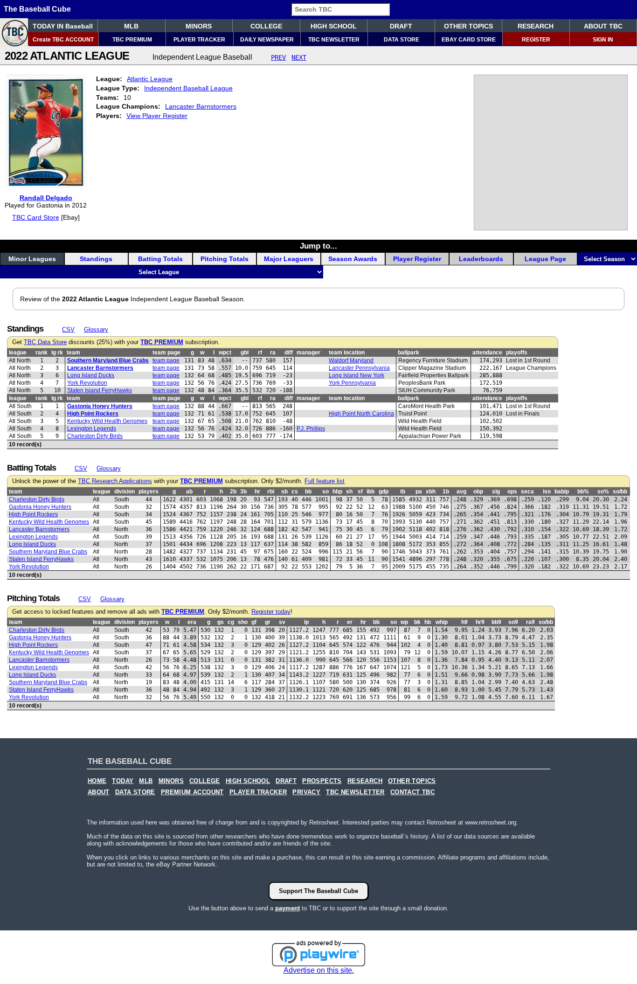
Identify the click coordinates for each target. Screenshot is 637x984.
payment (287, 908)
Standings (96, 259)
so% (603, 491)
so (325, 491)
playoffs (516, 352)
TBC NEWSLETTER (334, 39)
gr (267, 622)
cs (294, 491)
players (148, 491)
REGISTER (536, 39)
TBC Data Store (45, 342)
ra (273, 352)
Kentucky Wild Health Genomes (107, 421)
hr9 (480, 622)
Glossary (96, 329)
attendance (487, 352)
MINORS (199, 26)
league (18, 352)
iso (547, 491)
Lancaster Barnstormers (200, 106)
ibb (370, 491)
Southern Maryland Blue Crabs (108, 360)
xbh (431, 491)
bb (308, 491)
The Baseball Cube (37, 9)
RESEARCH (536, 26)
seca (527, 491)
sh (349, 491)
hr (257, 491)
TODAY (122, 781)
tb (402, 491)
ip (306, 622)
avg (461, 491)
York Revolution (87, 383)
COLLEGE (266, 26)
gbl (245, 352)
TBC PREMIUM (132, 39)
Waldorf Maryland (351, 360)
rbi (270, 491)
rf (260, 352)
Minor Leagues (32, 259)
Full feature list (325, 481)
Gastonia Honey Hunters (99, 406)
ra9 (530, 622)
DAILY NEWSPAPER (267, 39)
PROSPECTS (322, 781)
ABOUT (99, 792)
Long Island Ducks (90, 375)
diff (288, 352)
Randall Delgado (46, 197)
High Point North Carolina (361, 413)
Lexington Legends (91, 428)
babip (561, 491)
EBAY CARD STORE (469, 39)
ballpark (408, 352)
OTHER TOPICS (468, 26)
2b (233, 491)
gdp (383, 491)
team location (347, 352)
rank (41, 352)
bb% (583, 491)
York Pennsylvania (352, 383)
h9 (464, 622)
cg (231, 622)
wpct (225, 352)
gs (220, 622)
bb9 (496, 622)
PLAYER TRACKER (199, 39)
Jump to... (318, 246)
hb (427, 622)
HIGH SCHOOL (334, 26)
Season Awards (352, 259)
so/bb (620, 491)
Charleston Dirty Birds (95, 436)
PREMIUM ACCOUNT (192, 792)
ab (189, 491)
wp (404, 622)
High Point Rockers (92, 413)
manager (308, 352)
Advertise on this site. (319, 970)
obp (478, 491)
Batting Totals (160, 259)
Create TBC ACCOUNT (63, 39)
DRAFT (401, 26)
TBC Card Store (35, 217)
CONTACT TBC (412, 792)
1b (446, 491)
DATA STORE (401, 39)
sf (360, 491)
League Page (545, 259)
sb (284, 491)
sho (243, 622)
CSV (68, 329)
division (124, 491)
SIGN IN (603, 39)
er (350, 622)
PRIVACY (306, 792)
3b (243, 491)
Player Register (417, 259)
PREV (278, 57)
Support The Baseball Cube (318, 890)
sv (282, 622)
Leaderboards (481, 259)
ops (512, 491)
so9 (513, 622)
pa (418, 491)
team (73, 352)
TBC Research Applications (115, 481)
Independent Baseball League (188, 88)
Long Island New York (356, 375)
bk (417, 622)
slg (496, 491)
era (191, 622)
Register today (271, 612)
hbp (337, 491)
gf (253, 622)
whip (442, 622)
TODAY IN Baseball (63, 26)
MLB (131, 26)
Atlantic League (150, 79)
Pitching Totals (225, 259)
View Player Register (156, 115)
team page (166, 352)
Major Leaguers (288, 259)
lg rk (57, 352)
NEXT (298, 57)
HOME (97, 781)
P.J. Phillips (311, 428)
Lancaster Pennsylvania (359, 368)
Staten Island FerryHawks (99, 390)
